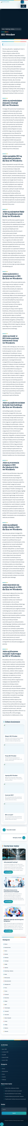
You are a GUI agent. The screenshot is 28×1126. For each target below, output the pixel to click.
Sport (6, 1004)
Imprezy (6, 967)
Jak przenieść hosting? (11, 862)
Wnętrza (6, 1028)
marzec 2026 (5, 1060)
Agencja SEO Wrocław (11, 775)
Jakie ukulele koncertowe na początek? (13, 1091)
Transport (7, 1011)
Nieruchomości (8, 981)
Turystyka (7, 1014)
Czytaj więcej (8, 872)
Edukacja (6, 957)
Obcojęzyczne (7, 984)
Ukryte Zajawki (8, 1017)
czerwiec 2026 (5, 1052)
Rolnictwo (7, 997)
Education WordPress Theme (14, 1120)
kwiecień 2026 (5, 1057)
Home (3, 29)
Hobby (6, 964)
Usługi (6, 1024)
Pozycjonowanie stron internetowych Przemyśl (11, 890)
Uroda (6, 1021)
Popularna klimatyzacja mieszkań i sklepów (14, 1096)
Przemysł (7, 994)
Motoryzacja (7, 977)
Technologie (7, 1007)
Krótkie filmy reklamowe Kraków (12, 1088)
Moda (6, 974)
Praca (6, 987)
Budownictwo (8, 947)
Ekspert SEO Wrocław (11, 736)
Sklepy (6, 1001)
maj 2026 (4, 1054)
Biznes (6, 944)
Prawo (6, 991)
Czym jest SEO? (9, 795)
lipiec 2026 (4, 1049)
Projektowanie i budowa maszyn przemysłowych (15, 1099)
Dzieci (6, 950)
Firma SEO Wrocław (10, 756)
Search (14, 1113)
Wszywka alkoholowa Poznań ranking (13, 1093)
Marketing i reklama (10, 29)
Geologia (6, 960)
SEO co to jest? (9, 814)
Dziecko (6, 954)
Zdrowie (6, 1031)
